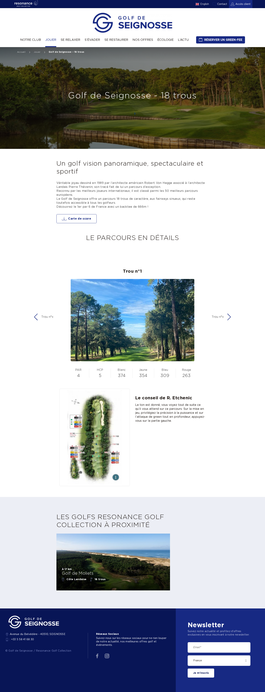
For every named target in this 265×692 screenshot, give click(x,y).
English (204, 4)
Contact (222, 4)
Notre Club (30, 39)
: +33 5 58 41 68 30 (22, 639)
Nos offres (142, 39)
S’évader (92, 39)
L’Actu (183, 39)
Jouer (50, 39)
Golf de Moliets (78, 573)
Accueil (21, 52)
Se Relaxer (70, 39)
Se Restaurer (116, 39)
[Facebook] (97, 656)
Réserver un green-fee (223, 39)
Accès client (243, 4)
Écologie (165, 39)
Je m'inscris (201, 673)
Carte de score (79, 218)
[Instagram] (107, 656)
